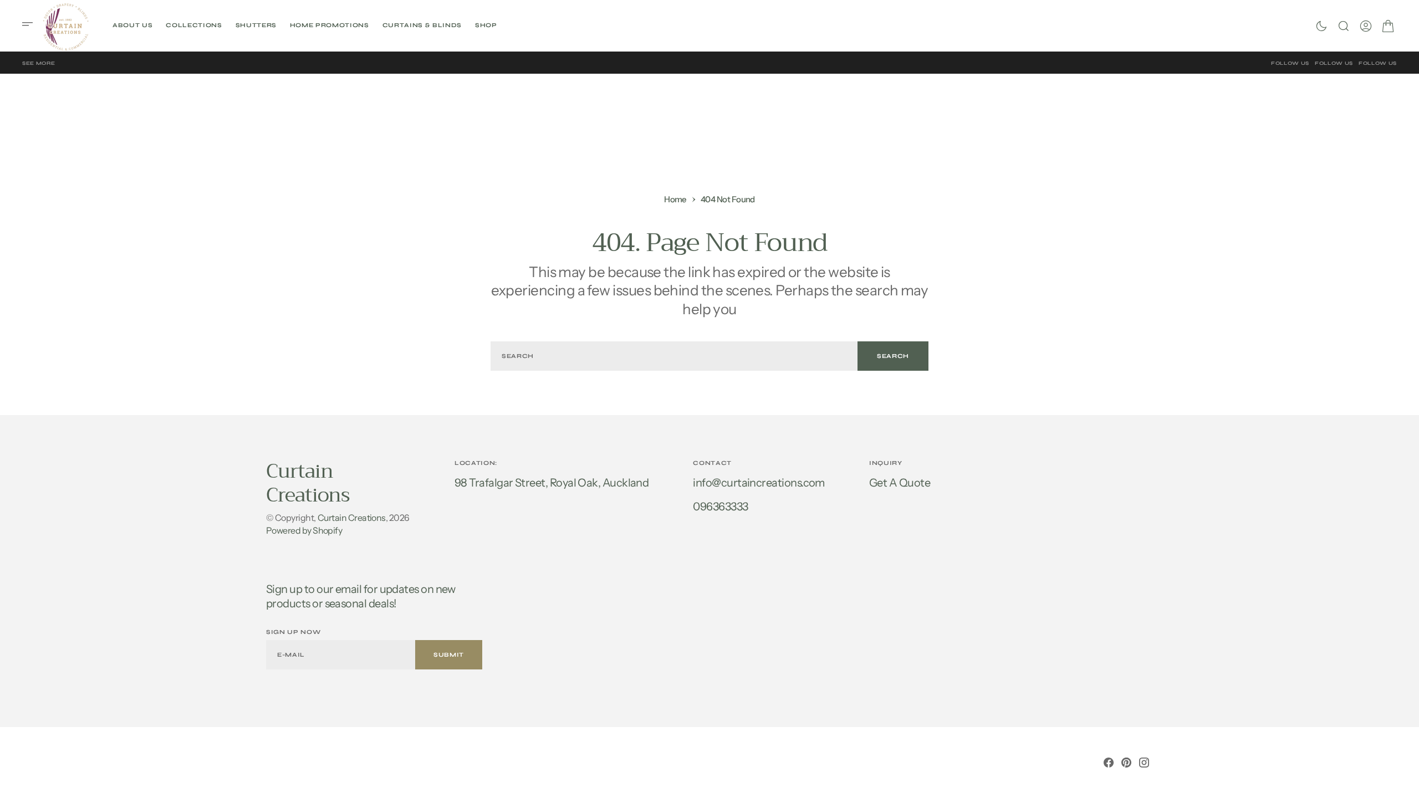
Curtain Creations (352, 517)
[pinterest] (1126, 762)
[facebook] (1108, 762)
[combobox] (674, 356)
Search (893, 356)
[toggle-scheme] (1321, 26)
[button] (31, 25)
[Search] (1343, 26)
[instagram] (1144, 762)
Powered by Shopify (304, 530)
